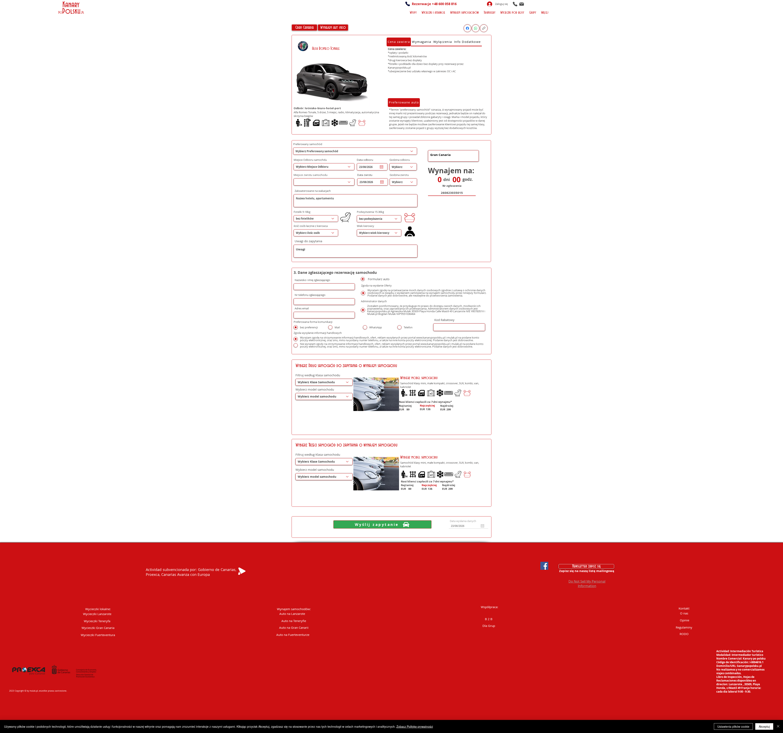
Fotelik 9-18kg (302, 212)
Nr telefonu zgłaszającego (310, 295)
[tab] (399, 42)
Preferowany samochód (307, 144)
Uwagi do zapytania (308, 241)
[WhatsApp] (475, 28)
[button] (413, 12)
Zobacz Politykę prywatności (414, 726)
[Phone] (515, 4)
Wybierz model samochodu (314, 389)
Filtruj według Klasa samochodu (317, 375)
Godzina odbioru (399, 160)
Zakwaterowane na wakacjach (313, 191)
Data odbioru (367, 160)
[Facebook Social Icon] (544, 566)
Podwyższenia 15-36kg (370, 212)
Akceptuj (764, 726)
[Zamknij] (778, 726)
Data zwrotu (366, 175)
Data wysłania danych (463, 521)
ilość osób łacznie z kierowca (311, 226)
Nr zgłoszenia (451, 185)
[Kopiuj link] (484, 28)
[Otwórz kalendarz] (381, 167)
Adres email (302, 308)
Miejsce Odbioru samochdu (310, 160)
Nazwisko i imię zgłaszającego (312, 280)
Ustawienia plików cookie (733, 726)
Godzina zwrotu (399, 175)
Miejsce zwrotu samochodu (310, 175)
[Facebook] (467, 28)
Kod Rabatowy (444, 319)
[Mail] (521, 4)
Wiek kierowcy (365, 226)
